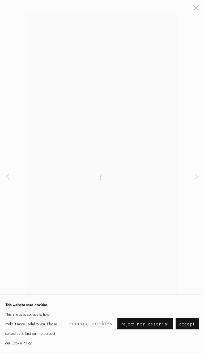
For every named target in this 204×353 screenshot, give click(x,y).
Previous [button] (7, 176)
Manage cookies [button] (91, 323)
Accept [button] (187, 324)
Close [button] (195, 9)
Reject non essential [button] (145, 324)
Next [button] (196, 176)
